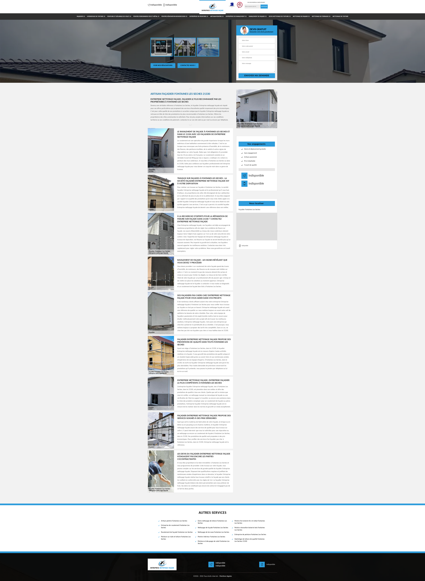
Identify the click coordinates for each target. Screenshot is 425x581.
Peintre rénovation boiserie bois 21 (174, 16)
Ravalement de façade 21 (258, 16)
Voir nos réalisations (162, 65)
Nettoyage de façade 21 (301, 16)
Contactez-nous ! (188, 65)
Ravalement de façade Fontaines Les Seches (177, 532)
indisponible (156, 5)
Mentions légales (225, 576)
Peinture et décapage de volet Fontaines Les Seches (213, 542)
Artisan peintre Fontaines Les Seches (174, 521)
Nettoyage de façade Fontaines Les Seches (213, 528)
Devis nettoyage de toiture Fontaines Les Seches (212, 522)
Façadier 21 (81, 16)
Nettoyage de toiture (340, 16)
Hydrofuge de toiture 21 (96, 16)
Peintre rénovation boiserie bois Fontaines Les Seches (250, 529)
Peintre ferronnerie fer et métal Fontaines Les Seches (250, 522)
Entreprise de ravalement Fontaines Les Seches (175, 526)
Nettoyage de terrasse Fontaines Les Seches (213, 532)
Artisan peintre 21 (217, 16)
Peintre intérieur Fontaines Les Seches (211, 537)
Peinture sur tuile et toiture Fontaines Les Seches (176, 538)
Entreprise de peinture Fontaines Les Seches (250, 534)
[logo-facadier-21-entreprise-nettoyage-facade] (212, 7)
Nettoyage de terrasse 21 (321, 16)
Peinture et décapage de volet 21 (119, 16)
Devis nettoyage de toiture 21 (280, 16)
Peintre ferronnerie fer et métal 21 (146, 16)
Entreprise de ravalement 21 (236, 16)
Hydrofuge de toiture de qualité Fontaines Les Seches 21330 (250, 540)
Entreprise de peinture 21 (198, 16)
